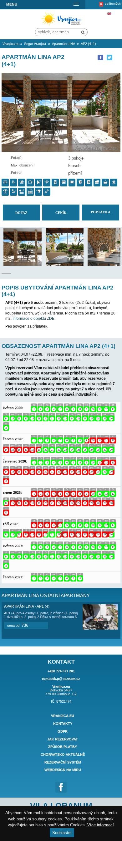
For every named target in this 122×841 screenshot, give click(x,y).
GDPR (63, 731)
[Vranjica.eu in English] (109, 13)
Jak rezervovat (62, 739)
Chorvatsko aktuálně (63, 754)
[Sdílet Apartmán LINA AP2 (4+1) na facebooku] (100, 57)
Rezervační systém (62, 762)
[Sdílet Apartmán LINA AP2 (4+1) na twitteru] (109, 57)
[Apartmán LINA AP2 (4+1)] (31, 264)
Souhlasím (62, 832)
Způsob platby (62, 747)
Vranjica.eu (62, 716)
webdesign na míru (62, 770)
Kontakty (62, 723)
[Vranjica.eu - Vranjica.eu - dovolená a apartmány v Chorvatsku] (62, 25)
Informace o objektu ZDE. (34, 318)
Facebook (61, 787)
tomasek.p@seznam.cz (61, 678)
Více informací (100, 825)
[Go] (83, 32)
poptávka (100, 212)
